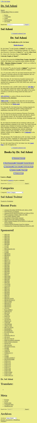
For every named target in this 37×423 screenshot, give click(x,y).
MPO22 (6, 258)
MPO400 (7, 266)
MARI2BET (8, 329)
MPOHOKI (7, 306)
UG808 (6, 252)
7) (22, 62)
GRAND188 (8, 324)
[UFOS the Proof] (27, 166)
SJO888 (6, 348)
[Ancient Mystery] (28, 163)
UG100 (6, 246)
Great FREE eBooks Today (12, 216)
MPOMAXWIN (9, 298)
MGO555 (7, 313)
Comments (8, 404)
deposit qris (7, 343)
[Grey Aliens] (17, 166)
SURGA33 (7, 364)
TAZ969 (6, 350)
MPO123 (7, 287)
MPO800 (7, 241)
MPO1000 (7, 276)
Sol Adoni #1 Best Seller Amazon (13, 218)
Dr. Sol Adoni (9, 5)
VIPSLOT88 (8, 326)
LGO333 (7, 318)
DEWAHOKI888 (9, 359)
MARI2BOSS (8, 330)
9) (27, 67)
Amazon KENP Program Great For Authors (16, 224)
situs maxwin (8, 345)
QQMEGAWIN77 (9, 358)
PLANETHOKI (9, 332)
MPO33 (6, 274)
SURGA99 (7, 370)
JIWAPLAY (7, 321)
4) (28, 53)
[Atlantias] (18, 163)
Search (3, 10)
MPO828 (7, 294)
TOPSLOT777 (8, 353)
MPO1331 (7, 262)
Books (6, 15)
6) (35, 59)
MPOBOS (7, 254)
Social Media (8, 20)
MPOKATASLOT (9, 300)
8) (9, 67)
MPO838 (7, 292)
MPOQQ (7, 297)
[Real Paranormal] (9, 163)
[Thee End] (23, 170)
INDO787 (7, 316)
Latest (6, 18)
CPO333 (6, 308)
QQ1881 (6, 314)
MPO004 (7, 281)
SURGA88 (7, 369)
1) (9, 48)
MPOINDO (7, 305)
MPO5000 (7, 278)
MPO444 (7, 273)
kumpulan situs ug (9, 335)
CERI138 (7, 351)
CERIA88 (7, 322)
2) (25, 48)
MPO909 (7, 271)
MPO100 (7, 234)
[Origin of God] (18, 173)
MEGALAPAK (8, 327)
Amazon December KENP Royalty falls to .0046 (18, 210)
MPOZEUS (7, 303)
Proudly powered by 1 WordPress (10, 420)
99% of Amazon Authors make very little (15, 214)
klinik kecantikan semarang (12, 340)
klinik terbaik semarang (11, 342)
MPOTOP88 (8, 302)
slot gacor (7, 337)
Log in (6, 401)
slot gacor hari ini (9, 338)
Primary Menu (5, 12)
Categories (4, 192)
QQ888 (6, 356)
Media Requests (18, 45)
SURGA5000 (8, 372)
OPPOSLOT (8, 311)
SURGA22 (7, 362)
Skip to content (14, 12)
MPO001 (7, 265)
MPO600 (7, 268)
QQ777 (6, 354)
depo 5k (6, 334)
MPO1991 (7, 263)
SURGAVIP (7, 374)
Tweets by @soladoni (7, 201)
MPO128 (7, 289)
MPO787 (7, 295)
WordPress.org (8, 406)
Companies (7, 16)
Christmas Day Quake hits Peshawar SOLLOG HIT (19, 226)
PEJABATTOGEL (9, 346)
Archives (3, 418)
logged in (10, 180)
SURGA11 (7, 361)
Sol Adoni (7, 21)
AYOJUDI (7, 319)
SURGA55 (7, 366)
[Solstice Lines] (14, 170)
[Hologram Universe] (18, 158)
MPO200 (7, 279)
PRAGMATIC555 (9, 249)
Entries (7, 403)
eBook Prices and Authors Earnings (14, 219)
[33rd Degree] (8, 166)
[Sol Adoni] (18, 33)
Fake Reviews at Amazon (11, 211)
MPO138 (7, 290)
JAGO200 (7, 284)
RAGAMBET (8, 310)
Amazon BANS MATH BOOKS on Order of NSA (19, 213)
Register (6, 400)
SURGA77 (7, 367)
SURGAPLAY (8, 375)
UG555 (6, 250)
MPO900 (7, 270)
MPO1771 (7, 260)
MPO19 (6, 257)
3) (23, 51)
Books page (16, 104)
